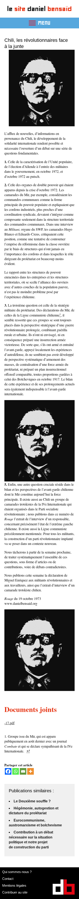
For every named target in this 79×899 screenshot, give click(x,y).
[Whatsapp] (15, 771)
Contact (7, 879)
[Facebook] (8, 771)
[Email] (23, 771)
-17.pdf (9, 723)
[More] (30, 771)
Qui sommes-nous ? (17, 872)
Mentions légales (14, 885)
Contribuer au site (14, 892)
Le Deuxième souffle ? (32, 801)
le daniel (39, 9)
